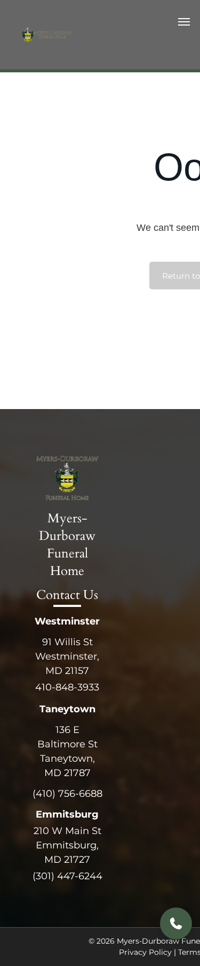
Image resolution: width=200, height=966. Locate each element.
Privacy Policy (145, 952)
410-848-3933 (67, 687)
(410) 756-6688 (67, 794)
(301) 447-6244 (67, 876)
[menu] (184, 21)
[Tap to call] (176, 923)
